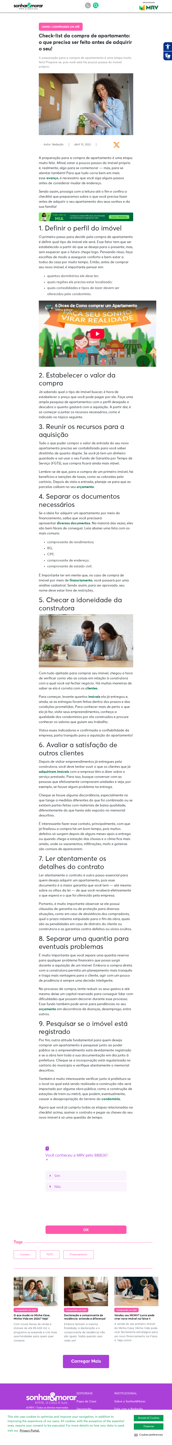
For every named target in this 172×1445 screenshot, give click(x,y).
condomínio (111, 1099)
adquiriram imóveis (54, 771)
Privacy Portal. (30, 1430)
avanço (52, 178)
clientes (91, 688)
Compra (25, 1254)
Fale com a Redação (128, 1409)
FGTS (50, 1254)
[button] (149, 1435)
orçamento (85, 487)
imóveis (94, 696)
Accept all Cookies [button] (148, 1418)
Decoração (84, 1409)
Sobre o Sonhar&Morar (129, 1401)
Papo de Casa (86, 1401)
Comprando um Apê (65, 27)
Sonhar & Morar (28, 5)
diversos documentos (73, 523)
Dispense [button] (148, 1426)
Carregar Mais (86, 1361)
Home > (47, 27)
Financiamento (78, 1254)
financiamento (81, 580)
